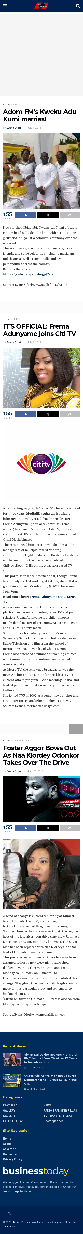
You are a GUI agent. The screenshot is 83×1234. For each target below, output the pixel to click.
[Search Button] (78, 6)
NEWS (16, 104)
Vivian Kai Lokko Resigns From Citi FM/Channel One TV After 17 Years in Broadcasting (50, 1058)
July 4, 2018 (34, 127)
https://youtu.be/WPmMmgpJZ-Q (28, 274)
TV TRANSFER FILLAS (58, 1115)
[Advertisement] (41, 55)
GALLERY (9, 1110)
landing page (11, 1191)
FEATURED (19, 319)
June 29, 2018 (35, 771)
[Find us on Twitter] (9, 1213)
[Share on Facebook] (25, 215)
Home (6, 104)
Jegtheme (9, 1226)
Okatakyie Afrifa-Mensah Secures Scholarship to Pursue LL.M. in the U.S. (50, 1079)
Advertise (9, 1149)
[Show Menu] (5, 6)
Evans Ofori (13, 127)
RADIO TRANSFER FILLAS (60, 1110)
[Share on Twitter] (47, 215)
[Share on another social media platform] (70, 215)
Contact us (10, 1154)
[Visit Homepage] (41, 6)
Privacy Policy (12, 1159)
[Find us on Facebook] (4, 1213)
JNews (16, 1222)
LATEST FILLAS (21, 740)
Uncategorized (54, 1121)
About (7, 1143)
